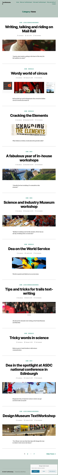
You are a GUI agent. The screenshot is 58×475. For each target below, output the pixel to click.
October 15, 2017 (29, 378)
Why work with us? (51, 2)
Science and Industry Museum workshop (29, 204)
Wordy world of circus (29, 73)
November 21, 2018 (29, 211)
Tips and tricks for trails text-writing (29, 291)
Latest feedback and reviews (31, 22)
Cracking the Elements (29, 115)
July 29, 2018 (29, 253)
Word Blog (31, 68)
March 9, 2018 (29, 297)
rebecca (21, 35)
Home (17, 2)
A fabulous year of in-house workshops (29, 158)
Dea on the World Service (29, 248)
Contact (54, 4)
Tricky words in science (29, 337)
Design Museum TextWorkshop (29, 416)
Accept (35, 471)
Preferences (52, 471)
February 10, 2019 (29, 77)
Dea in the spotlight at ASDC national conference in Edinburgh (29, 369)
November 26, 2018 (29, 164)
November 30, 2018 (29, 120)
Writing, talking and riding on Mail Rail (29, 29)
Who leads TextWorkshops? (39, 2)
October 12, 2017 (29, 420)
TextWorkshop (6, 3)
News (31, 151)
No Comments (38, 35)
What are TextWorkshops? (26, 2)
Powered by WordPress (20, 471)
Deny (44, 471)
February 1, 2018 (29, 342)
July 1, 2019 (29, 35)
